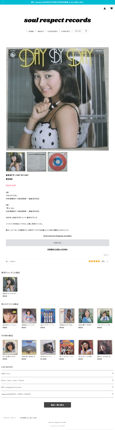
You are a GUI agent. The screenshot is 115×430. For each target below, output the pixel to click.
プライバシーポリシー (9, 418)
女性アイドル (5, 374)
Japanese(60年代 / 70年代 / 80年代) (16, 394)
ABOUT (41, 31)
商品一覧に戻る (57, 405)
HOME (31, 31)
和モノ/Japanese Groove (11, 387)
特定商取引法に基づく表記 (28, 418)
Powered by (55, 426)
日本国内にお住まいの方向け (57, 249)
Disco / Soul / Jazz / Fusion (12, 380)
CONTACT (65, 31)
